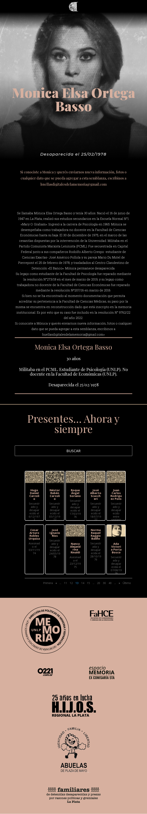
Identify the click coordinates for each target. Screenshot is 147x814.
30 (104, 583)
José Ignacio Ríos (55, 533)
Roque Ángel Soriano (75, 493)
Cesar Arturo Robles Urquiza (34, 534)
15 (88, 583)
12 (71, 583)
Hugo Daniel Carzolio (34, 494)
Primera (48, 583)
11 (65, 583)
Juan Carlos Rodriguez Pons (116, 494)
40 (110, 583)
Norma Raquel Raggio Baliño (96, 534)
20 (98, 583)
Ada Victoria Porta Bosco (116, 548)
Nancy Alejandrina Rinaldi (75, 548)
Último (127, 583)
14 (82, 583)
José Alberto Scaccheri (95, 494)
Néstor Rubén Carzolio (55, 494)
